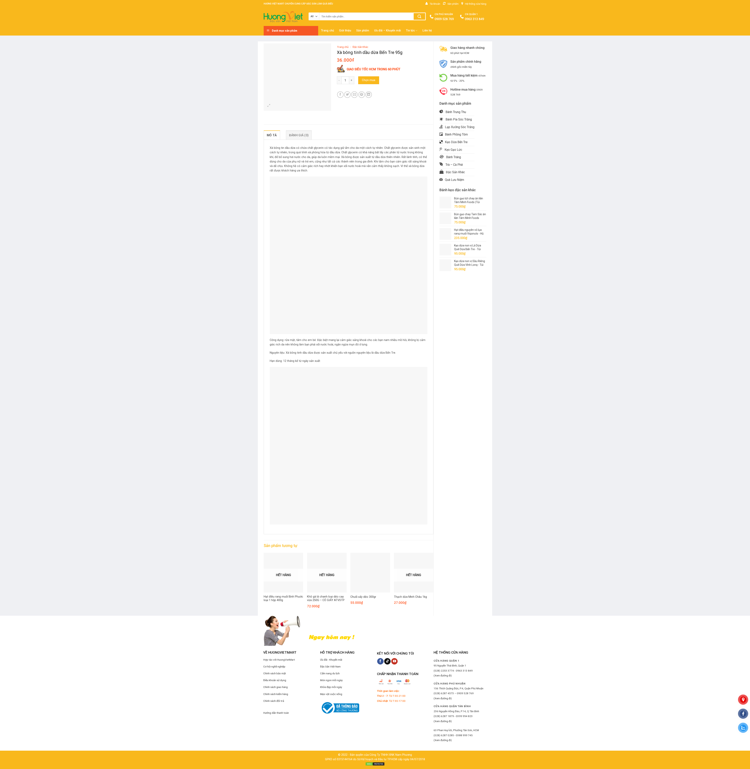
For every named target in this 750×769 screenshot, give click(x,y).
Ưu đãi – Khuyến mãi (387, 30)
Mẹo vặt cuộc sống (331, 694)
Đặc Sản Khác (360, 46)
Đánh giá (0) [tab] (299, 135)
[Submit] (419, 16)
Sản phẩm (362, 30)
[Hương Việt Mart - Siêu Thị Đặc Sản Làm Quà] (283, 16)
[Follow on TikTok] (387, 661)
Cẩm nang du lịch (330, 673)
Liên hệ (427, 30)
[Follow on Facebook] (380, 661)
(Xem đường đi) (443, 675)
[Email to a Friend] (354, 94)
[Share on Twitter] (347, 94)
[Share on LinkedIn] (368, 94)
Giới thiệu (345, 30)
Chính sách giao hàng (275, 687)
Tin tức (410, 30)
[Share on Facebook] (340, 94)
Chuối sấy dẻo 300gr (363, 597)
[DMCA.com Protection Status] (375, 763)
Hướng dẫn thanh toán (276, 712)
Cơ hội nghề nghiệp (274, 666)
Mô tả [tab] (272, 135)
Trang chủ (327, 30)
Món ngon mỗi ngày (331, 680)
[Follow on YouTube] (394, 661)
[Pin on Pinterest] (361, 94)
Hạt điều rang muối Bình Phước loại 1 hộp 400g (283, 598)
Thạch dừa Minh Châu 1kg (410, 597)
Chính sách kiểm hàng (275, 694)
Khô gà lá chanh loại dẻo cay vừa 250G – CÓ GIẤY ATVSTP (326, 598)
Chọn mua (368, 80)
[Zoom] (269, 106)
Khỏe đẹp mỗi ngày (331, 687)
